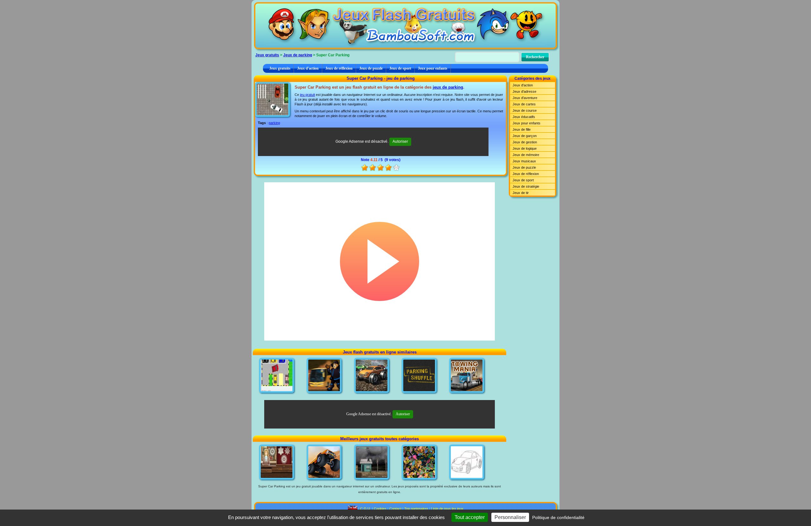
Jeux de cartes (524, 104)
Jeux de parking (297, 55)
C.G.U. (365, 508)
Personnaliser (510, 517)
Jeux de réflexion (339, 68)
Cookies (380, 508)
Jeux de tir (521, 193)
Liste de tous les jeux (447, 508)
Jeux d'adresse (524, 91)
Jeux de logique (525, 148)
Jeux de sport (400, 68)
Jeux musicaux (524, 161)
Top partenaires (416, 508)
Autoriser (400, 141)
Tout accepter (470, 517)
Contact (395, 508)
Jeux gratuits (267, 55)
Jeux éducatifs (524, 117)
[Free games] (352, 508)
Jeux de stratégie (526, 186)
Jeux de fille (522, 129)
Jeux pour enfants (432, 68)
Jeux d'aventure (525, 98)
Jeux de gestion (525, 142)
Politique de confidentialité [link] (558, 517)
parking (274, 123)
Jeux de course (525, 110)
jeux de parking (448, 87)
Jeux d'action (308, 68)
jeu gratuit (307, 95)
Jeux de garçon (525, 136)
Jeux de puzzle (371, 68)
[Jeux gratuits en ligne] (405, 25)
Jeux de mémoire (526, 155)
